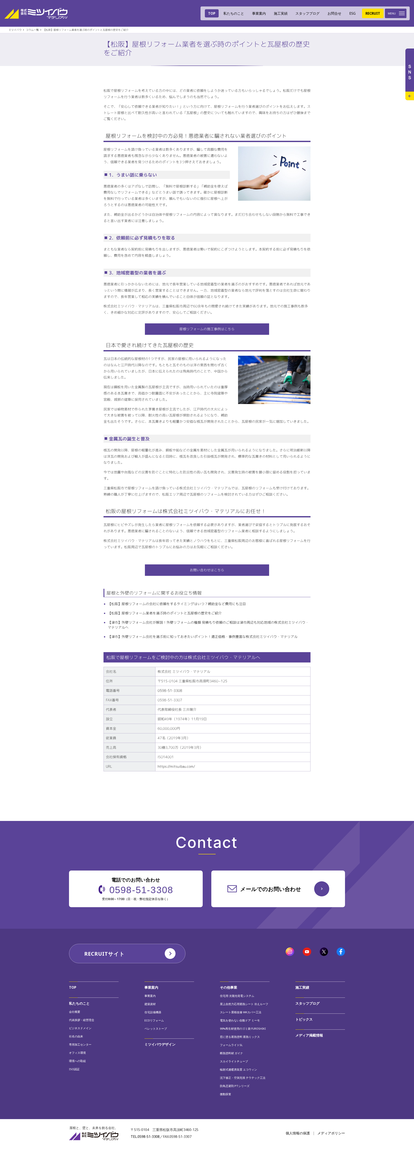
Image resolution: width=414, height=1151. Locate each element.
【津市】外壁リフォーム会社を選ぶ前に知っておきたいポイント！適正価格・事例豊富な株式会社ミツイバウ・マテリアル (203, 636)
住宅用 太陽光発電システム (237, 996)
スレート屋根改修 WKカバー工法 (240, 1012)
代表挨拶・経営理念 (81, 1020)
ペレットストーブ (155, 1028)
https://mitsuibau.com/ (176, 766)
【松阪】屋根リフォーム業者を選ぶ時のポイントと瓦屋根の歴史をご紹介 (165, 613)
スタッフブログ (307, 13)
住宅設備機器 (152, 1012)
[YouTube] (307, 952)
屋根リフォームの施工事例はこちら (207, 329)
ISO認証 (74, 1069)
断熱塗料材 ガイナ (231, 1053)
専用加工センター (80, 1044)
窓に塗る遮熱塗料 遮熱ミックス (240, 1037)
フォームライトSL (231, 1045)
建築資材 (150, 1004)
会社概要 (74, 1012)
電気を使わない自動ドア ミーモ (240, 1020)
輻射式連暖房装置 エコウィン (238, 1069)
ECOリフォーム (154, 1020)
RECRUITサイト (104, 953)
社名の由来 (76, 1036)
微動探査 (225, 1094)
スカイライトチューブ (234, 1061)
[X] (324, 952)
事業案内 (151, 987)
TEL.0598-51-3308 (145, 1136)
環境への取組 (77, 1061)
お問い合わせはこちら (207, 570)
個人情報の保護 (298, 1133)
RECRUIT (372, 13)
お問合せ (334, 13)
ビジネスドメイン (80, 1028)
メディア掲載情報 (309, 1035)
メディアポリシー (331, 1133)
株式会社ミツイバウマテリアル (35, 13)
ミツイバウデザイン (160, 1044)
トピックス (304, 1019)
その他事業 (228, 987)
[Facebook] (341, 952)
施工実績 (281, 13)
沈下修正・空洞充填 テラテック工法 (242, 1078)
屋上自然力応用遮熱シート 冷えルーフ (244, 1004)
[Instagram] (290, 952)
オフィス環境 (77, 1053)
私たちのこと (79, 1003)
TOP (211, 13)
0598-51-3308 (170, 690)
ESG (352, 13)
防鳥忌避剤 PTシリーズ (234, 1086)
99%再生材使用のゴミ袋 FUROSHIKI (243, 1028)
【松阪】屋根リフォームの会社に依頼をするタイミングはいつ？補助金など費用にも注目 (177, 603)
